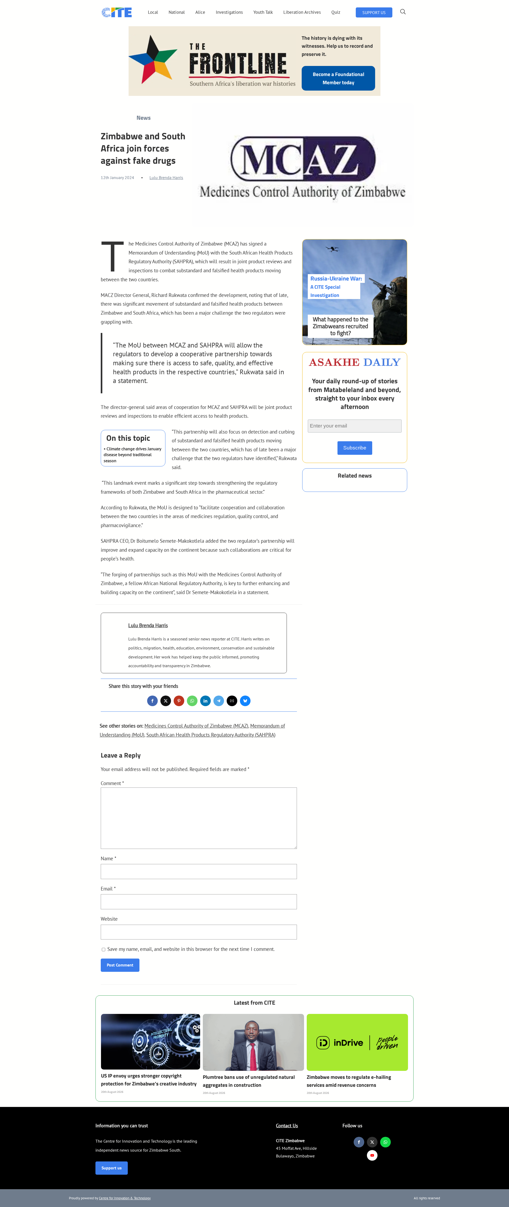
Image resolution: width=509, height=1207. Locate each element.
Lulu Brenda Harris (166, 177)
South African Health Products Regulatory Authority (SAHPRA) (210, 734)
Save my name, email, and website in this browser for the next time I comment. (191, 949)
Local (153, 12)
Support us (112, 1167)
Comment (112, 783)
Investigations (229, 12)
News (144, 117)
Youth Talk (263, 12)
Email (108, 888)
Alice (200, 12)
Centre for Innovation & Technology (125, 1198)
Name (108, 858)
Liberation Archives (302, 12)
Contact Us (287, 1126)
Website (109, 918)
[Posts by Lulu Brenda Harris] (115, 633)
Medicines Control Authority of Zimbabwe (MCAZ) (196, 725)
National (177, 12)
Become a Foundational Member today (338, 78)
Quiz (335, 12)
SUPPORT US (374, 12)
